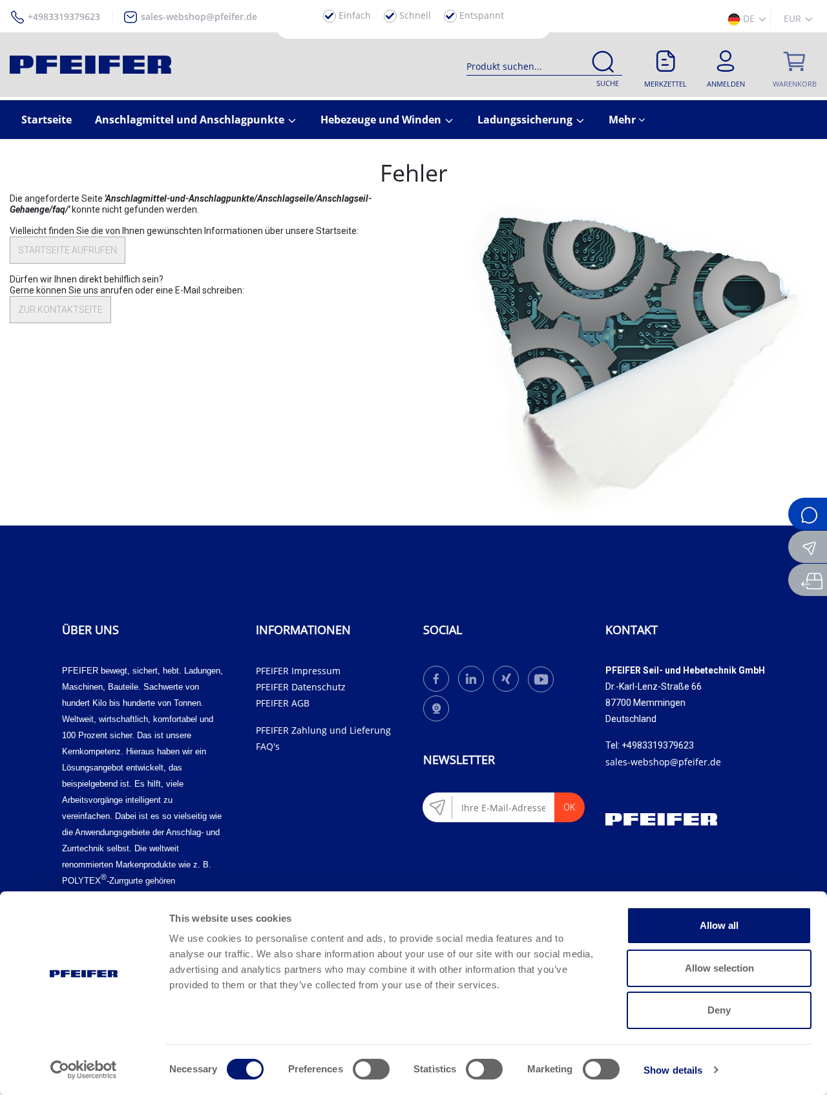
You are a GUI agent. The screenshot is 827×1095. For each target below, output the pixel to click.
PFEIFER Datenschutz (301, 687)
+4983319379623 (64, 16)
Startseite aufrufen (67, 250)
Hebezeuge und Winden (382, 119)
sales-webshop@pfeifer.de (199, 16)
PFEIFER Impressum (298, 670)
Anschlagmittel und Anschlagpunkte (191, 119)
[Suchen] (602, 64)
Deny (719, 1010)
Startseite (46, 119)
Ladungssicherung (526, 119)
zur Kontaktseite (60, 309)
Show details (673, 1070)
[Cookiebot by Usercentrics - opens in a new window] (83, 1069)
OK (569, 807)
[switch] (371, 1069)
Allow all (719, 925)
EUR (794, 18)
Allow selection (719, 967)
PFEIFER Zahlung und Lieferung (323, 730)
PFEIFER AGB (282, 703)
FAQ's (268, 746)
